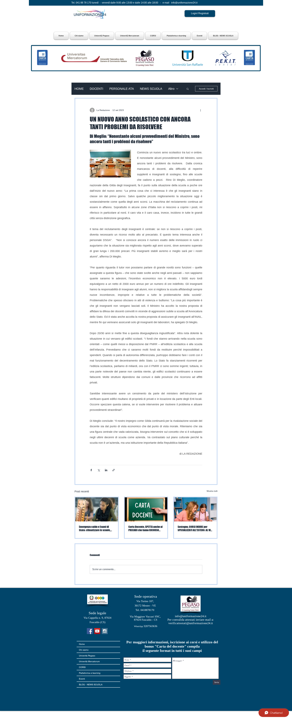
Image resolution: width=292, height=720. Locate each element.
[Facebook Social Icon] (90, 631)
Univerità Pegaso (87, 655)
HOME (79, 88)
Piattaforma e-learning (89, 673)
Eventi (82, 679)
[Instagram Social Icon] (105, 631)
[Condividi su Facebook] (91, 470)
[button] (102, 36)
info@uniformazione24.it (184, 2)
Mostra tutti (212, 491)
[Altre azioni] (200, 110)
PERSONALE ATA (121, 88)
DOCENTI (96, 88)
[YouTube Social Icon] (97, 631)
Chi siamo (84, 650)
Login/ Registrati (200, 13)
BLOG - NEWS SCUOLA (90, 684)
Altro (171, 88)
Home (82, 644)
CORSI (82, 667)
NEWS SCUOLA (151, 88)
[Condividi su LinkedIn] (106, 470)
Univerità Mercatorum (89, 661)
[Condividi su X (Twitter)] (98, 470)
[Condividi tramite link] (113, 470)
